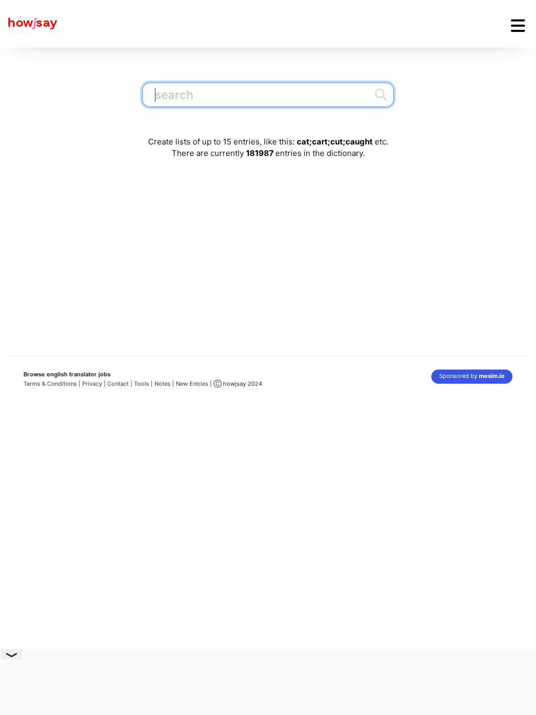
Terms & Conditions (50, 383)
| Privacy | (92, 383)
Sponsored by (472, 375)
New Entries (192, 383)
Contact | (119, 383)
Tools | (143, 383)
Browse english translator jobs (67, 374)
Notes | (165, 383)
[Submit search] (380, 94)
